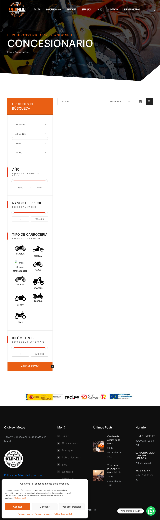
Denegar (45, 506)
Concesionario (53, 9)
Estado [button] (18, 152)
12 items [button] (65, 101)
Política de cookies (25, 514)
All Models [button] (20, 134)
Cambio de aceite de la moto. (113, 440)
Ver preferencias (71, 506)
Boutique (71, 9)
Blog (100, 9)
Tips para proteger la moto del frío (114, 469)
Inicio (9, 52)
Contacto (113, 9)
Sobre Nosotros (132, 9)
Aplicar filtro (30, 366)
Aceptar (17, 506)
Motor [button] (18, 143)
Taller (37, 9)
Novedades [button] (115, 101)
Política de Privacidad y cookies (23, 475)
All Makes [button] (20, 124)
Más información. (20, 498)
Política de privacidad (43, 514)
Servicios (86, 9)
